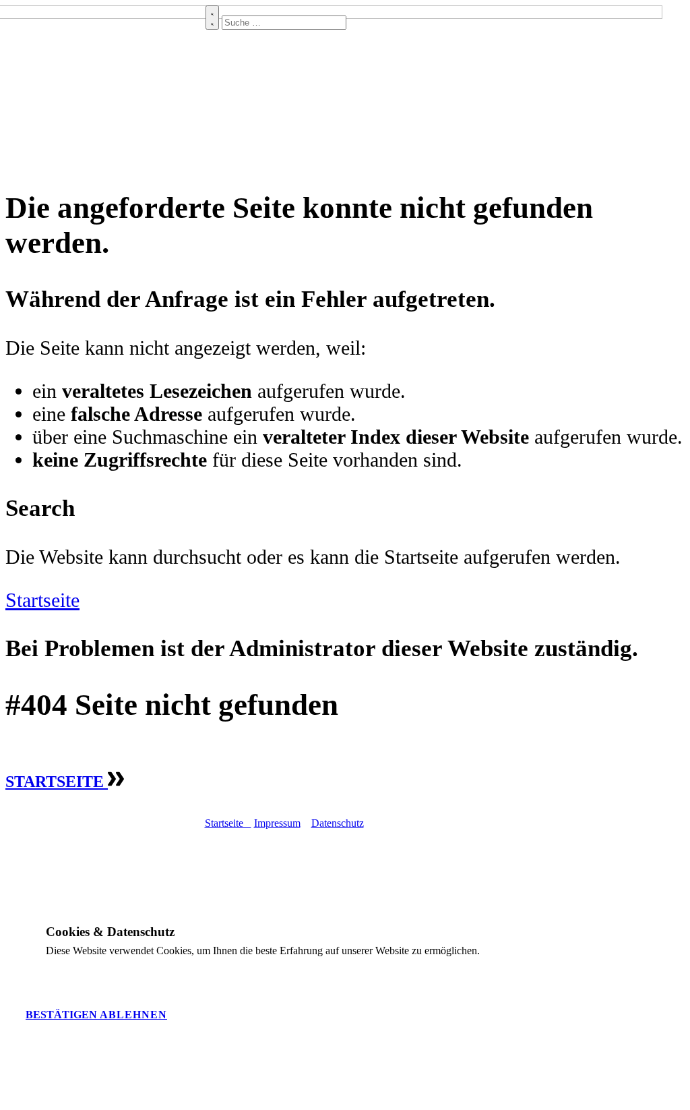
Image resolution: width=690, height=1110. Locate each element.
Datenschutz (337, 823)
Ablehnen (133, 1014)
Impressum (277, 823)
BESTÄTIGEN (63, 1014)
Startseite (42, 600)
